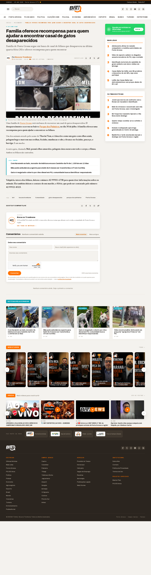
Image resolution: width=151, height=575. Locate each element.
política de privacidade (64, 279)
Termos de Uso (118, 471)
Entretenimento (11, 506)
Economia (76, 17)
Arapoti (44, 482)
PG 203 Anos (29, 17)
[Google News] (143, 9)
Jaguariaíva (46, 478)
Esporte (102, 17)
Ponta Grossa (15, 17)
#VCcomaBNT (18, 23)
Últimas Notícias (11, 461)
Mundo (121, 17)
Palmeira (45, 468)
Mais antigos (94, 234)
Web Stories (81, 485)
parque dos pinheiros (74, 197)
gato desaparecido (55, 197)
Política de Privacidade (120, 468)
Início (8, 23)
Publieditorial (10, 509)
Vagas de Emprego (83, 471)
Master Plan (117, 480)
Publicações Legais (83, 482)
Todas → (142, 347)
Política (41, 17)
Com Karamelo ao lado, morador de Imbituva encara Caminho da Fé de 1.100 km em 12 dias (50, 163)
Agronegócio (90, 17)
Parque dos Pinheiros (49, 127)
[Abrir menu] (8, 9)
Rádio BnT (141, 2)
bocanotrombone (25, 197)
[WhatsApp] (139, 9)
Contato (116, 465)
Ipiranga (44, 489)
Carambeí (45, 465)
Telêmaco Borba (47, 475)
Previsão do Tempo (83, 461)
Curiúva (44, 495)
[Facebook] (122, 9)
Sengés (44, 485)
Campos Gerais (132, 2)
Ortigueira (45, 492)
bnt (13, 197)
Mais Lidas (9, 465)
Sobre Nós (116, 461)
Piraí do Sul (45, 499)
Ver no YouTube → (138, 395)
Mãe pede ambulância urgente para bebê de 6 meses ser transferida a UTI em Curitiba (48, 168)
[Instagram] (131, 9)
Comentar (50, 59)
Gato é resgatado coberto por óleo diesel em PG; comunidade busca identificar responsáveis (51, 172)
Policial (65, 17)
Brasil (112, 17)
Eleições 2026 (53, 17)
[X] (127, 9)
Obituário (80, 468)
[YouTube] (135, 9)
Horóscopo (81, 465)
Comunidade (39, 197)
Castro (44, 461)
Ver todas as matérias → (26, 226)
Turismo (130, 17)
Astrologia (80, 478)
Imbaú (44, 502)
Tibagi (44, 471)
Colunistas (10, 499)
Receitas (80, 475)
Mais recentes (81, 234)
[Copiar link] (98, 58)
